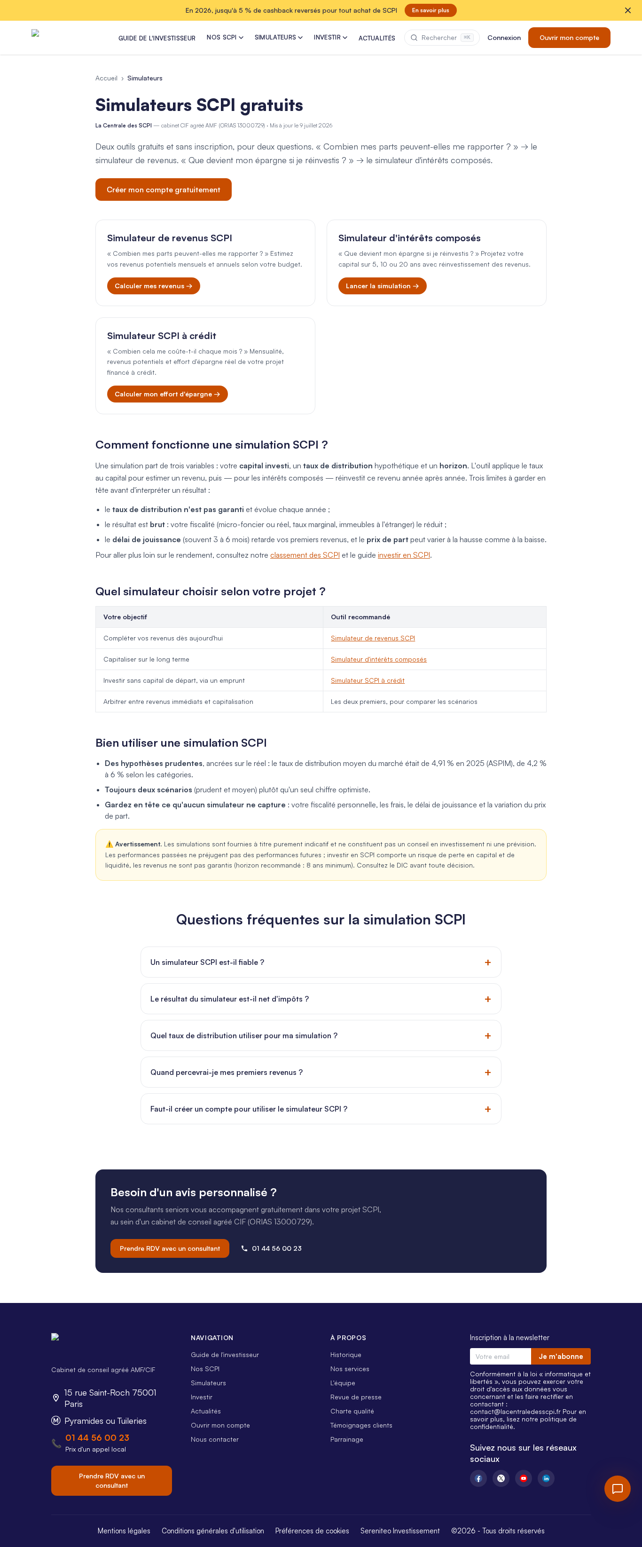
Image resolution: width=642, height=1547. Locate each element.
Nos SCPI (205, 1369)
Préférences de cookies (312, 1530)
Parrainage (346, 1439)
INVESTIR (327, 37)
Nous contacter (215, 1439)
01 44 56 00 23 (277, 1248)
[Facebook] (478, 1478)
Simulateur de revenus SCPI (373, 638)
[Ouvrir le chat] (617, 1489)
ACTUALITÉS (377, 38)
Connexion (504, 37)
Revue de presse (356, 1397)
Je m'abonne (561, 1356)
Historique (345, 1354)
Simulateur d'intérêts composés (379, 659)
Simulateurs (208, 1383)
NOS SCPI (222, 37)
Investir (201, 1397)
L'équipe (342, 1383)
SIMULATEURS (276, 37)
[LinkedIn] (546, 1478)
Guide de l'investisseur (225, 1354)
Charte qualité (352, 1411)
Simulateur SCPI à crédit (368, 680)
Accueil (106, 78)
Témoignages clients (361, 1425)
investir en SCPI (404, 555)
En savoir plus (430, 10)
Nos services (349, 1369)
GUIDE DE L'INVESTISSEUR (157, 38)
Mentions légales (124, 1530)
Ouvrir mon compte (569, 37)
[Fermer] (627, 10)
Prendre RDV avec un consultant (170, 1248)
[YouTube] (523, 1478)
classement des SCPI (305, 555)
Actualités (206, 1411)
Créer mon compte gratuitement (163, 189)
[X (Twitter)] (501, 1478)
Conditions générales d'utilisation (213, 1530)
